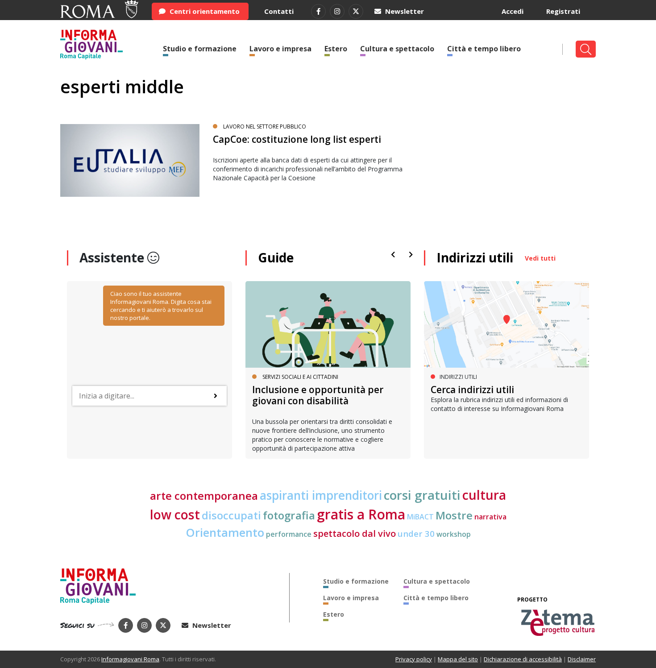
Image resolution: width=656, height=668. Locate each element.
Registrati (563, 11)
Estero (335, 49)
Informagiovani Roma (130, 659)
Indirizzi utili (474, 257)
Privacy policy (413, 659)
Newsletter (403, 11)
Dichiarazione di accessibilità (523, 659)
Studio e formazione (200, 49)
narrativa (490, 517)
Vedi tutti (540, 258)
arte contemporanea (204, 495)
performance (288, 534)
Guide (276, 257)
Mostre (454, 515)
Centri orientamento (204, 11)
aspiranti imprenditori (321, 495)
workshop (453, 534)
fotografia (289, 515)
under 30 (416, 533)
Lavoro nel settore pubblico (264, 126)
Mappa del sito (458, 659)
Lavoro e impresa (280, 49)
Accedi (512, 11)
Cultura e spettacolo (397, 49)
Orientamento (225, 532)
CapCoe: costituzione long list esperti (297, 139)
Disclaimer (582, 659)
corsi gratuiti (422, 494)
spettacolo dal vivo (354, 533)
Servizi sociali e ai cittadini (300, 377)
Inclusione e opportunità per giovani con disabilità (317, 395)
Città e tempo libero (484, 49)
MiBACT (420, 517)
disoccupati (231, 515)
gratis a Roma (361, 514)
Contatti (279, 11)
